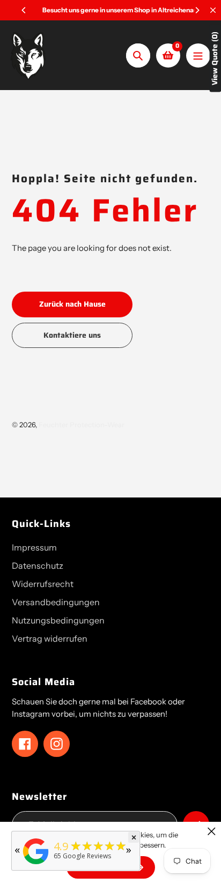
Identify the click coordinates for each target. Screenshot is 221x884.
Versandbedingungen (56, 602)
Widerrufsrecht (42, 583)
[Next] (196, 10)
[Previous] (24, 10)
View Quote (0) (214, 58)
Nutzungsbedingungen (58, 620)
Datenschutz (37, 565)
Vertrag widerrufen (49, 638)
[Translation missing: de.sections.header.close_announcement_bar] (213, 10)
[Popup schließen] (211, 831)
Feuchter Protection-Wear (81, 424)
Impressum (34, 547)
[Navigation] (198, 55)
